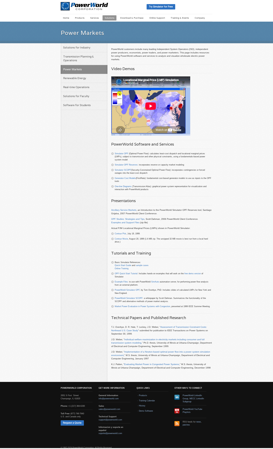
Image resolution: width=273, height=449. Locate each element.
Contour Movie (121, 239)
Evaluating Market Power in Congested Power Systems (151, 364)
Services (94, 17)
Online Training (121, 268)
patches (186, 425)
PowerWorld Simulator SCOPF (129, 298)
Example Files (121, 282)
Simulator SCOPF (123, 170)
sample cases (142, 265)
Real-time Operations (76, 87)
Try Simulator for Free (161, 6)
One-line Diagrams (123, 186)
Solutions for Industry (76, 47)
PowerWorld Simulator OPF (127, 290)
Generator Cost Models (125, 178)
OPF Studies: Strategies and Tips (127, 219)
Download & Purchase (131, 17)
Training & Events (180, 17)
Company (200, 17)
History (142, 405)
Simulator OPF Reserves (126, 165)
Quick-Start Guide (123, 265)
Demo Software (146, 411)
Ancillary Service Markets (123, 210)
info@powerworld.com (109, 398)
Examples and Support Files (125, 222)
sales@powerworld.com (109, 409)
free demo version (192, 273)
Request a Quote (72, 422)
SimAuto (155, 282)
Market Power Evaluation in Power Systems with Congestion (142, 306)
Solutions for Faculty (76, 96)
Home (66, 17)
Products (80, 17)
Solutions (109, 17)
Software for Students (77, 105)
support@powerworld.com (110, 420)
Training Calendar (147, 400)
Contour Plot (120, 233)
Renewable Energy (74, 78)
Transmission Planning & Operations (78, 58)
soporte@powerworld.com (110, 433)
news (198, 422)
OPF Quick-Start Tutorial (126, 273)
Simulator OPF (121, 153)
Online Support (157, 17)
